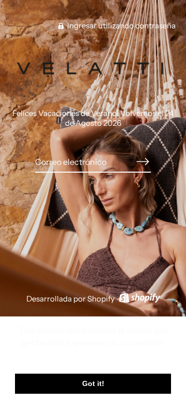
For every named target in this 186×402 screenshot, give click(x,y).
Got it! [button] (93, 383)
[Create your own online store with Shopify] (138, 299)
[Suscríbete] (142, 162)
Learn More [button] (93, 357)
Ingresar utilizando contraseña (121, 25)
